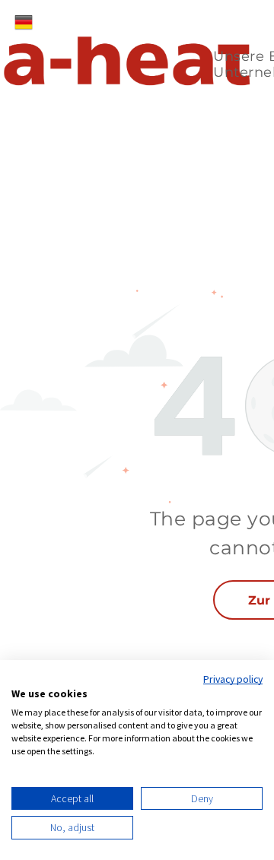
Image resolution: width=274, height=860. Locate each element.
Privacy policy (233, 679)
